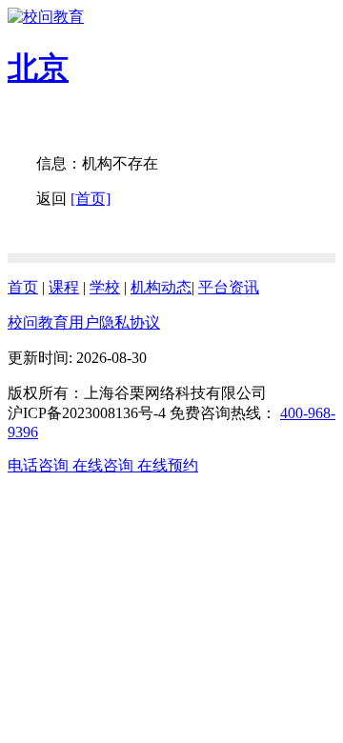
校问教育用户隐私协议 (84, 322)
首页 (23, 287)
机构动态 (161, 287)
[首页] (91, 199)
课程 (64, 287)
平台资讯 (228, 287)
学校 (105, 287)
